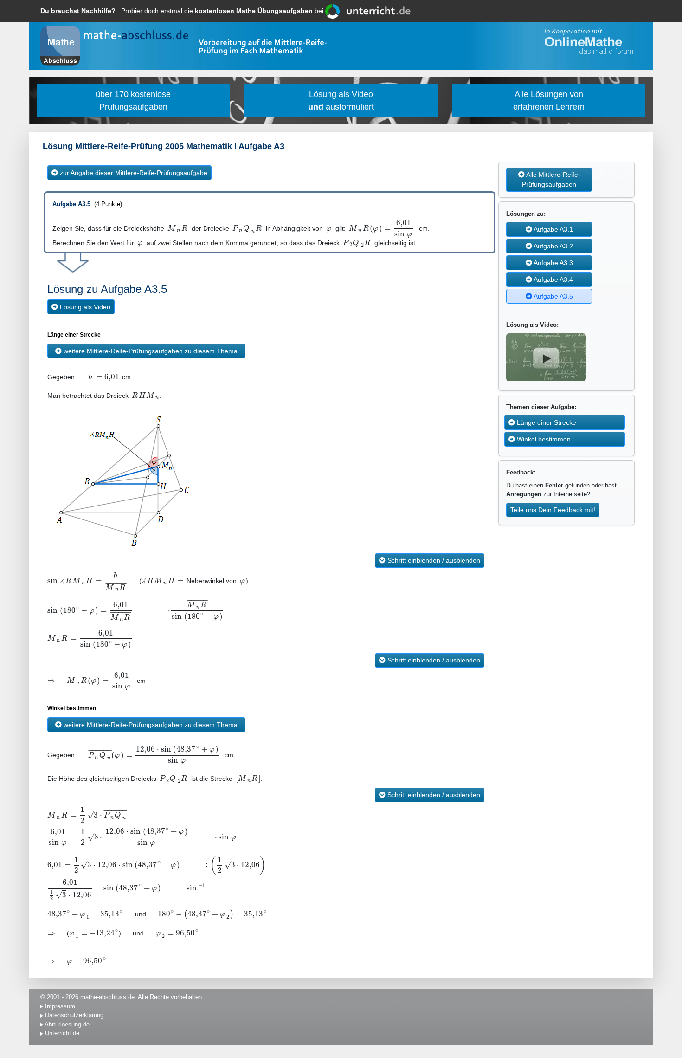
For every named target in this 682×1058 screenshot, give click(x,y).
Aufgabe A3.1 (552, 229)
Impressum (60, 1006)
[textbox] (178, 228)
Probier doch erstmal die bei (182, 10)
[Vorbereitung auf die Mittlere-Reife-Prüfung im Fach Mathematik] (263, 48)
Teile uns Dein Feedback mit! (552, 509)
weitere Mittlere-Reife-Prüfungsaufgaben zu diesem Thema (150, 351)
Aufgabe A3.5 (552, 296)
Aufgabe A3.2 (552, 246)
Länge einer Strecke (545, 422)
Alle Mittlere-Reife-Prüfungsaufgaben (551, 179)
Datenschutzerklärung (74, 1015)
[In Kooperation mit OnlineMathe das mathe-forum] (587, 41)
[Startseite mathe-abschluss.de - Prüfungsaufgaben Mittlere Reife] (60, 46)
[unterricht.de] (368, 10)
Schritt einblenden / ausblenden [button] (433, 560)
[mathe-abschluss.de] (139, 35)
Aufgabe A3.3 (552, 262)
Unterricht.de (62, 1033)
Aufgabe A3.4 (552, 279)
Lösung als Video (84, 307)
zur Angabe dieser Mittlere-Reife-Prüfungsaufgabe (132, 172)
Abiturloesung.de (67, 1024)
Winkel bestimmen (543, 439)
